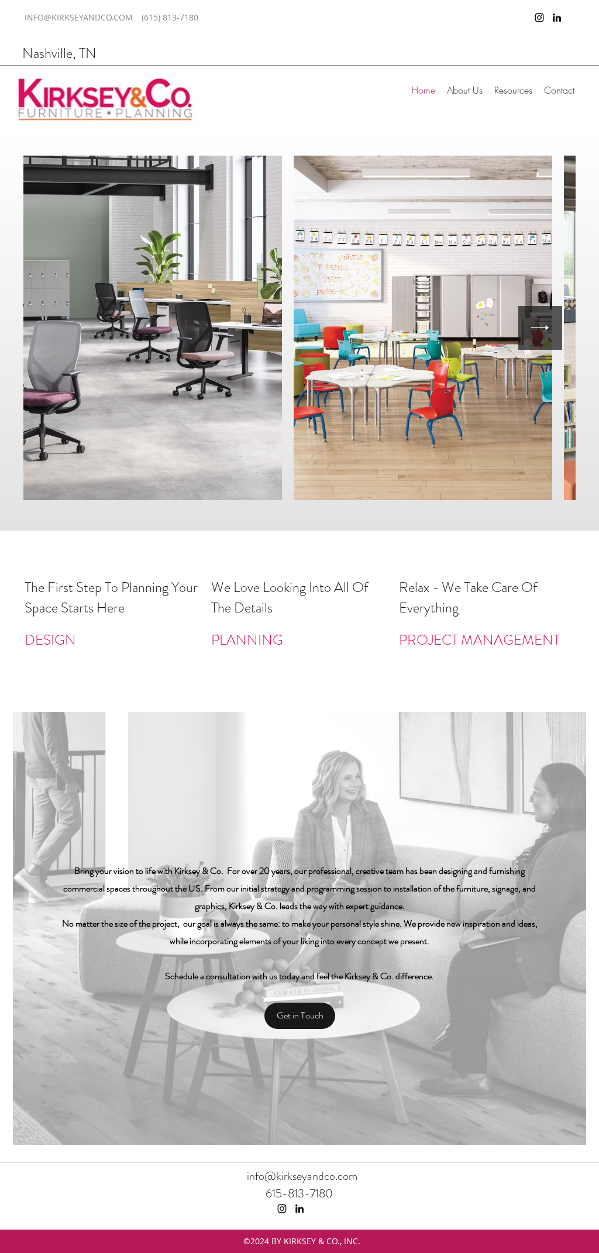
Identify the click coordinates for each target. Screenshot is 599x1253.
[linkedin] (557, 17)
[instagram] (539, 17)
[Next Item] (540, 328)
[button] (464, 90)
